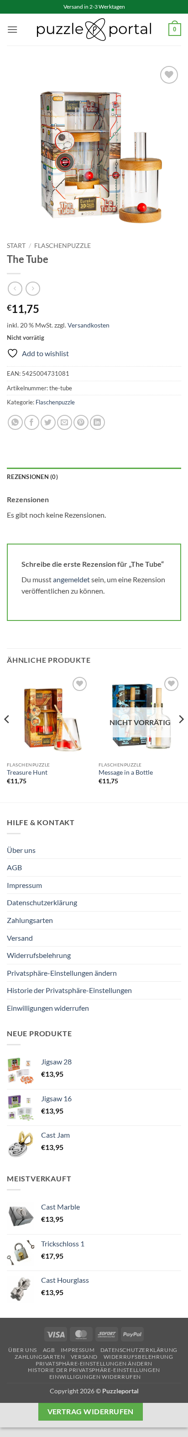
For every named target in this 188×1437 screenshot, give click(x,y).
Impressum (24, 885)
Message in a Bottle (126, 772)
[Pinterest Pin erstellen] (81, 422)
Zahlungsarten (30, 920)
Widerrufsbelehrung (39, 955)
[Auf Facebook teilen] (31, 422)
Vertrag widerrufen (90, 1411)
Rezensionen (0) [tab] (32, 476)
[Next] (180, 738)
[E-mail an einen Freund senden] (64, 422)
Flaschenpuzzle (62, 245)
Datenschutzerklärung (42, 902)
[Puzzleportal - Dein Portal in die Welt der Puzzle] (94, 29)
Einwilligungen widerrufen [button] (48, 1007)
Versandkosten (89, 325)
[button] (12, 29)
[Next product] (15, 289)
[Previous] (7, 738)
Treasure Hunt (27, 772)
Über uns (21, 850)
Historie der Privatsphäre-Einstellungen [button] (69, 990)
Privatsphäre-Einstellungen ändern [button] (62, 972)
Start (16, 245)
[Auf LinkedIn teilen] (97, 422)
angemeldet (71, 579)
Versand (20, 937)
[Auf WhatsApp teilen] (15, 422)
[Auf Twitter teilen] (48, 422)
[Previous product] (33, 289)
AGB (14, 867)
